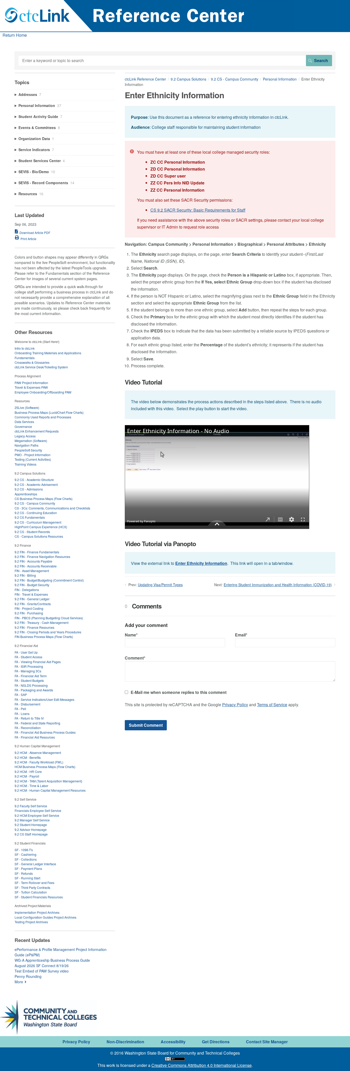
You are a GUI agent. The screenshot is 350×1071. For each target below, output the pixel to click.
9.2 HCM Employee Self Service (37, 815)
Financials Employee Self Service (38, 810)
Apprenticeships (26, 494)
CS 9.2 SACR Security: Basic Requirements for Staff (197, 210)
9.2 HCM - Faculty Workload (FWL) (39, 762)
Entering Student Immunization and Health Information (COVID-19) (278, 584)
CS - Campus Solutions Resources (39, 536)
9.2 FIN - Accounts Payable (33, 561)
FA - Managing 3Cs (28, 671)
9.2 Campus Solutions (188, 79)
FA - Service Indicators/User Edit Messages (44, 699)
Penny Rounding (28, 976)
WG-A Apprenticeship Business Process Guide (52, 960)
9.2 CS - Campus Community (234, 79)
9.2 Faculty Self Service (31, 806)
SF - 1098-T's (24, 850)
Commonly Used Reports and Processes (43, 417)
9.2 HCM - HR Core (28, 771)
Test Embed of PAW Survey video (42, 971)
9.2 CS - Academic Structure (34, 479)
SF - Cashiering (25, 854)
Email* (241, 635)
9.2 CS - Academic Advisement (36, 484)
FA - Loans (22, 713)
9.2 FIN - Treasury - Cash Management (41, 622)
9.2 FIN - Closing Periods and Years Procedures (48, 632)
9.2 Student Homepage (31, 824)
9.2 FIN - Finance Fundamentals (37, 552)
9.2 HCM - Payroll (27, 776)
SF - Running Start (27, 878)
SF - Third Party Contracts (32, 887)
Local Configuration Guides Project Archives (45, 917)
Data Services (24, 421)
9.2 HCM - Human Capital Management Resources (50, 790)
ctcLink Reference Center (145, 79)
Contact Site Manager (267, 1042)
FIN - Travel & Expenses (31, 594)
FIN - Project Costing (29, 608)
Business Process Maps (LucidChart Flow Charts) (49, 412)
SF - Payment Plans (28, 868)
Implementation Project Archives (37, 912)
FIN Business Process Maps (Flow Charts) (44, 636)
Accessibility (173, 1042)
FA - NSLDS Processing (31, 685)
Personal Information (280, 79)
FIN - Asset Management (32, 570)
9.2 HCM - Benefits (28, 757)
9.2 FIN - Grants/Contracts (33, 604)
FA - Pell (20, 708)
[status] (230, 121)
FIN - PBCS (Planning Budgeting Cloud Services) (49, 618)
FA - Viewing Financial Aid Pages (38, 662)
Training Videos (25, 464)
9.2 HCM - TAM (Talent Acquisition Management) (48, 781)
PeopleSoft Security (28, 450)
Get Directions (216, 1042)
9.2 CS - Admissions (29, 489)
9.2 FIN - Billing (25, 575)
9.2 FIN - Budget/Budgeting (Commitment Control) (49, 580)
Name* (131, 635)
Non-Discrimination (125, 1042)
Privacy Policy (235, 705)
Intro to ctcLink (25, 348)
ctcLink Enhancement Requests (37, 431)
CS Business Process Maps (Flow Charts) (44, 498)
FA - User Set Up (26, 652)
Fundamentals (25, 358)
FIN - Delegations (27, 589)
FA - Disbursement (27, 704)
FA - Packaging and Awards (34, 690)
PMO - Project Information (32, 455)
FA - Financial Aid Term (31, 676)
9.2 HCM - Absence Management (38, 752)
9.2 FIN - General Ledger (32, 599)
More (19, 981)
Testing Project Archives (31, 922)
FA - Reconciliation (28, 727)
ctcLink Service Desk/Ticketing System (41, 367)
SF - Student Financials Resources (39, 897)
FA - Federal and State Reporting (37, 723)
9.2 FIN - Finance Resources (34, 627)
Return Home (15, 35)
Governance (23, 426)
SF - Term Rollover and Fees (34, 882)
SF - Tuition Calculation (31, 892)
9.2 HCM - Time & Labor (31, 785)
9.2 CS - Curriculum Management (38, 522)
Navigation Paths (26, 445)
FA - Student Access (28, 657)
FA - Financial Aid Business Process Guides (45, 732)
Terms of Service (272, 705)
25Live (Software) (27, 407)
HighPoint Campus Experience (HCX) (41, 527)
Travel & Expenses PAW (31, 387)
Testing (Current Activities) (33, 459)
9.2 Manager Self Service (32, 820)
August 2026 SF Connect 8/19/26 (42, 965)
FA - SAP (21, 694)
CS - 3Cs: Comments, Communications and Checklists (52, 508)
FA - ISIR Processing (29, 666)
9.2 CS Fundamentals (30, 517)
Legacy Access (25, 436)
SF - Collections (26, 859)
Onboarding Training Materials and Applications (48, 353)
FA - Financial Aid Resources (35, 737)
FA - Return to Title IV (29, 718)
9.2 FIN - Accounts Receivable (36, 566)
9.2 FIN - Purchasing (29, 613)
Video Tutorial (143, 382)
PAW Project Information (31, 382)
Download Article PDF (34, 232)
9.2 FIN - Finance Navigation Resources (42, 556)
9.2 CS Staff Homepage (31, 834)
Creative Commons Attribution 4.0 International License (201, 1065)
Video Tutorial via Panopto (160, 543)
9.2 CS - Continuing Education (36, 512)
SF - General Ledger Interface (35, 864)
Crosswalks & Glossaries (32, 362)
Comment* (135, 658)
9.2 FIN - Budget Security (32, 585)
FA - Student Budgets (29, 680)
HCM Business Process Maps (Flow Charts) (45, 766)
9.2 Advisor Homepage (31, 829)
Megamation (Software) (31, 440)
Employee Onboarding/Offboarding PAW (43, 392)
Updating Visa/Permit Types (160, 584)
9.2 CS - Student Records (32, 531)
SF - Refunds (24, 873)
